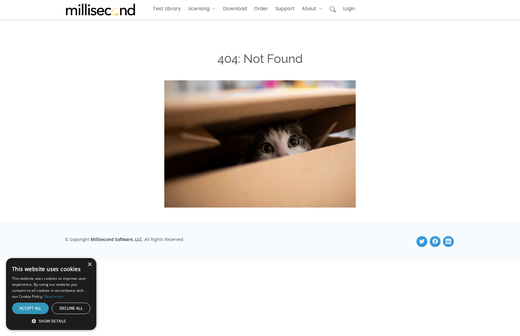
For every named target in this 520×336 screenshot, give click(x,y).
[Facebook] (435, 241)
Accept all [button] (30, 308)
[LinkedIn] (448, 241)
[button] (202, 9)
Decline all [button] (71, 308)
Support (285, 8)
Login (349, 8)
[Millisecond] (100, 9)
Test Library (167, 8)
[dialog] (51, 294)
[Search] (332, 10)
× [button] (89, 264)
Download (235, 8)
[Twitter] (421, 241)
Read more (53, 296)
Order (261, 8)
